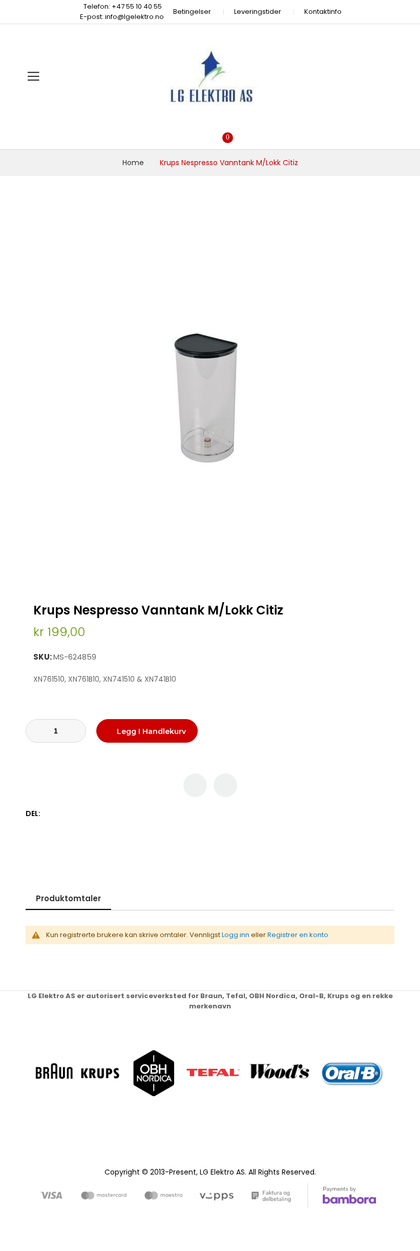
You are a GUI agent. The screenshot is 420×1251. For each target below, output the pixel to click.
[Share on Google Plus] (82, 813)
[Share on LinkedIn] (93, 813)
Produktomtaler (68, 898)
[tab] (68, 898)
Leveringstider (257, 11)
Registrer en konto (297, 935)
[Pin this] (71, 813)
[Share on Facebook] (50, 813)
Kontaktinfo (323, 11)
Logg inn (235, 935)
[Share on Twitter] (61, 813)
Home (133, 162)
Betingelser (192, 11)
